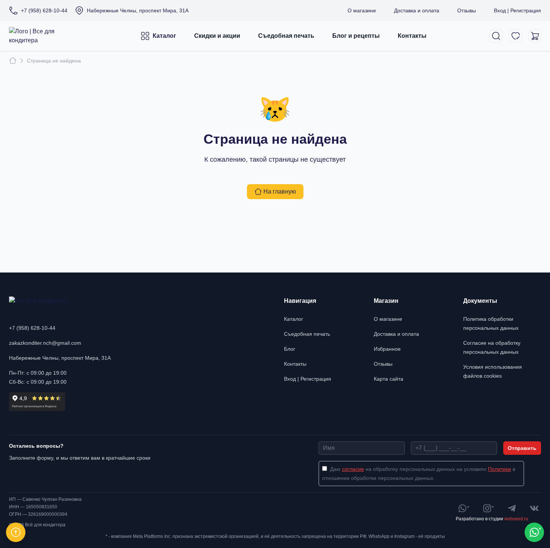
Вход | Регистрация (517, 10)
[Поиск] (496, 36)
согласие (353, 469)
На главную (279, 191)
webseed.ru (516, 518)
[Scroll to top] (15, 532)
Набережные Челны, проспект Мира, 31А (60, 358)
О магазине (362, 10)
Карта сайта (388, 379)
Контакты (412, 36)
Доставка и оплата (416, 10)
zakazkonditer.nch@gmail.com (45, 343)
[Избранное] (516, 36)
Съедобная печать (286, 36)
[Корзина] (535, 36)
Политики (499, 469)
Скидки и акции (217, 36)
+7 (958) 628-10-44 (32, 328)
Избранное (387, 349)
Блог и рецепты (356, 36)
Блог (289, 349)
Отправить (522, 448)
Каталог (164, 36)
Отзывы (466, 10)
